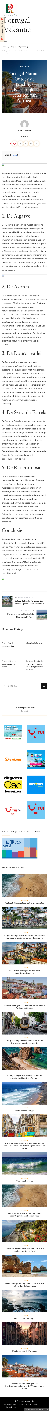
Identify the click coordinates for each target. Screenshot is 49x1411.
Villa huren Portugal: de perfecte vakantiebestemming (24, 971)
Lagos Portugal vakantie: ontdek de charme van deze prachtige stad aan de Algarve (24, 936)
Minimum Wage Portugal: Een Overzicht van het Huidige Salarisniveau (24, 1284)
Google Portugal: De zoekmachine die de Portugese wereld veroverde (24, 1042)
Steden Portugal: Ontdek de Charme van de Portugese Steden (24, 1006)
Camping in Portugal (34, 643)
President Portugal (24, 1181)
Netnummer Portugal (24, 1111)
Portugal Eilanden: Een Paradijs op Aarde (9, 664)
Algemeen (24, 66)
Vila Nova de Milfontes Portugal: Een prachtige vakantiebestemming (24, 1214)
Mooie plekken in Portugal (24, 1351)
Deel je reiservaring (29, 1404)
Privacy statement (9, 1404)
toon (15, 155)
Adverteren (11, 1407)
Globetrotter (25, 131)
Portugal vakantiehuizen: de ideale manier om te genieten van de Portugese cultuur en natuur (24, 1146)
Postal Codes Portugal (24, 1318)
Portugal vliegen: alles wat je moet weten (24, 903)
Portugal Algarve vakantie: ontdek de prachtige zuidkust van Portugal (24, 1077)
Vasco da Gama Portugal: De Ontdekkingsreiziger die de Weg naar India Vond (24, 1386)
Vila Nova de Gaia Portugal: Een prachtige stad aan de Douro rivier (24, 1249)
